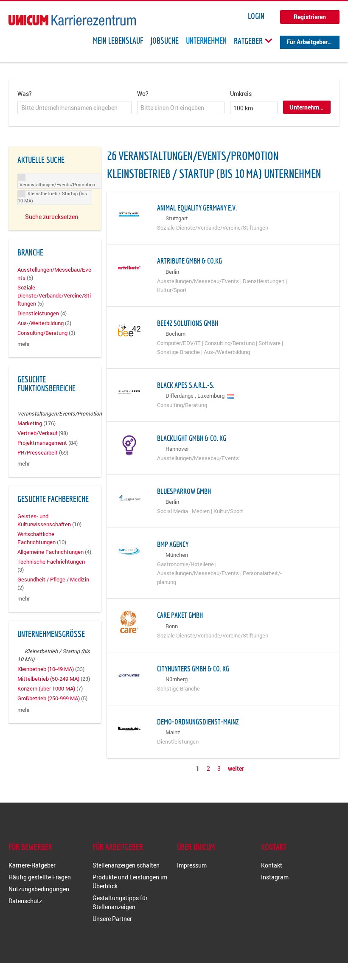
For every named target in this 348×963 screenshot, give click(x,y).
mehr (23, 344)
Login (256, 16)
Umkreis (241, 94)
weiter (236, 768)
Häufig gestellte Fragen (39, 877)
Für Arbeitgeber (307, 42)
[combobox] (74, 108)
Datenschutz (25, 901)
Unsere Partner (112, 919)
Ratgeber (249, 40)
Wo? (143, 94)
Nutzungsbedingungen (38, 889)
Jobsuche (165, 40)
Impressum (192, 865)
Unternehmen (206, 40)
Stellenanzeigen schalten (126, 865)
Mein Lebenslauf (118, 40)
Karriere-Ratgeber (32, 865)
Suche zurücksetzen (51, 217)
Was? (24, 94)
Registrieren (310, 17)
